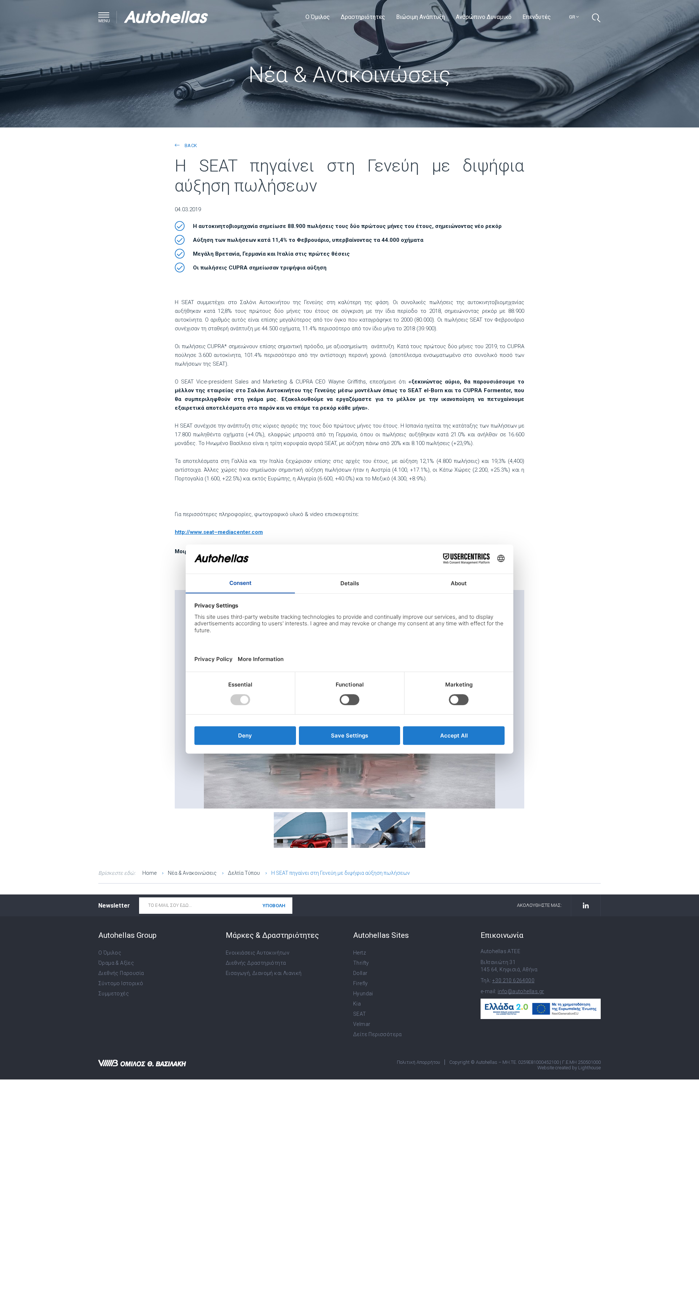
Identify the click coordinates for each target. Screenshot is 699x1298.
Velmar (361, 1024)
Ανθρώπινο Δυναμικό (484, 16)
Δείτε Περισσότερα (377, 1034)
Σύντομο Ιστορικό (120, 983)
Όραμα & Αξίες (116, 963)
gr (572, 17)
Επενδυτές (536, 16)
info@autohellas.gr (521, 991)
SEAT (359, 1014)
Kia (357, 1004)
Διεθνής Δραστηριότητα (256, 963)
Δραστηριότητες (363, 16)
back (190, 145)
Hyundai (363, 993)
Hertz (359, 953)
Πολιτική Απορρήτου (418, 1062)
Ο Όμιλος (317, 16)
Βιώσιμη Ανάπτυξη (420, 16)
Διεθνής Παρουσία (121, 973)
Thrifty (361, 963)
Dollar (360, 973)
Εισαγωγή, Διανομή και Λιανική (264, 973)
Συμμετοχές (113, 993)
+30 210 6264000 (513, 980)
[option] (311, 829)
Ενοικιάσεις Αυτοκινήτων (257, 953)
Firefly (360, 983)
